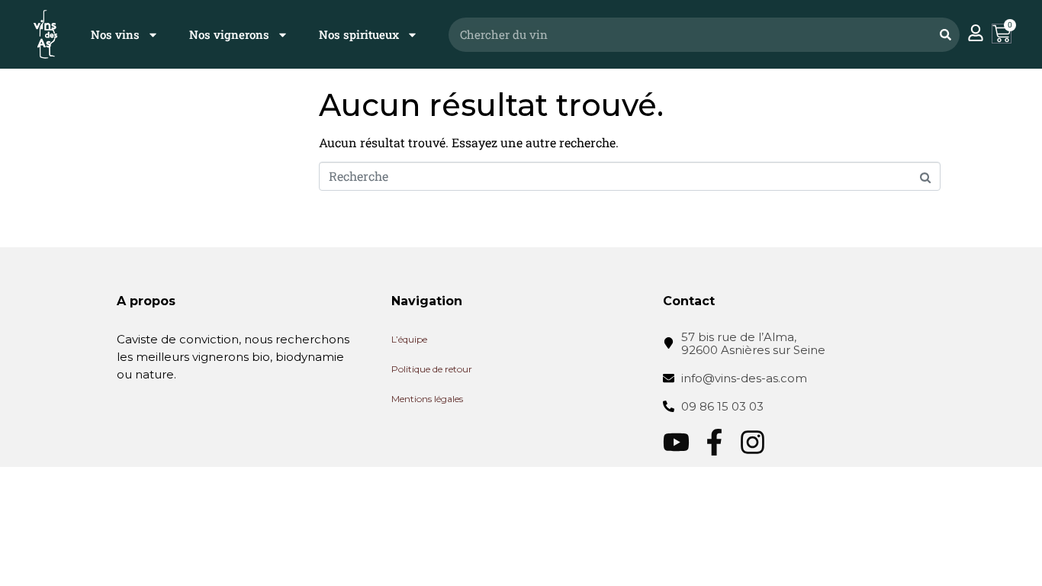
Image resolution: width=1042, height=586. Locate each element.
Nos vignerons (229, 34)
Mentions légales (427, 398)
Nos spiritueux (359, 34)
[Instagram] (752, 442)
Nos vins (115, 34)
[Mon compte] (975, 32)
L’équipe (409, 339)
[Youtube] (676, 442)
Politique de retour (431, 369)
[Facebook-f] (714, 442)
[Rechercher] (945, 35)
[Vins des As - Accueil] (45, 34)
